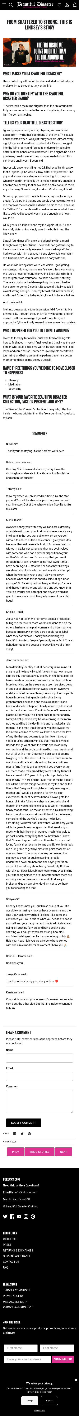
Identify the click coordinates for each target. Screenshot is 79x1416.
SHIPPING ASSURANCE (17, 1256)
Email (9, 1068)
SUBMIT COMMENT (23, 1122)
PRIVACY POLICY (13, 1296)
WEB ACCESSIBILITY (15, 1301)
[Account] (66, 5)
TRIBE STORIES (39, 1151)
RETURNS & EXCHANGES (18, 1250)
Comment (12, 1086)
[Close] (75, 1380)
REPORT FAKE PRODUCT (18, 1307)
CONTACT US (11, 1261)
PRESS (7, 1244)
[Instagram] (26, 1216)
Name (9, 1050)
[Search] (12, 5)
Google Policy (46, 1392)
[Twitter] (5, 1216)
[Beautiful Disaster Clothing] (35, 5)
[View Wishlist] (58, 5)
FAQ (5, 1267)
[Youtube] (19, 1216)
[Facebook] (12, 1216)
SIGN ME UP (63, 1359)
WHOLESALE (10, 1239)
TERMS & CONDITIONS (16, 1290)
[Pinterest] (33, 1216)
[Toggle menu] (4, 5)
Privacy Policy (33, 1392)
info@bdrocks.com (26, 1192)
